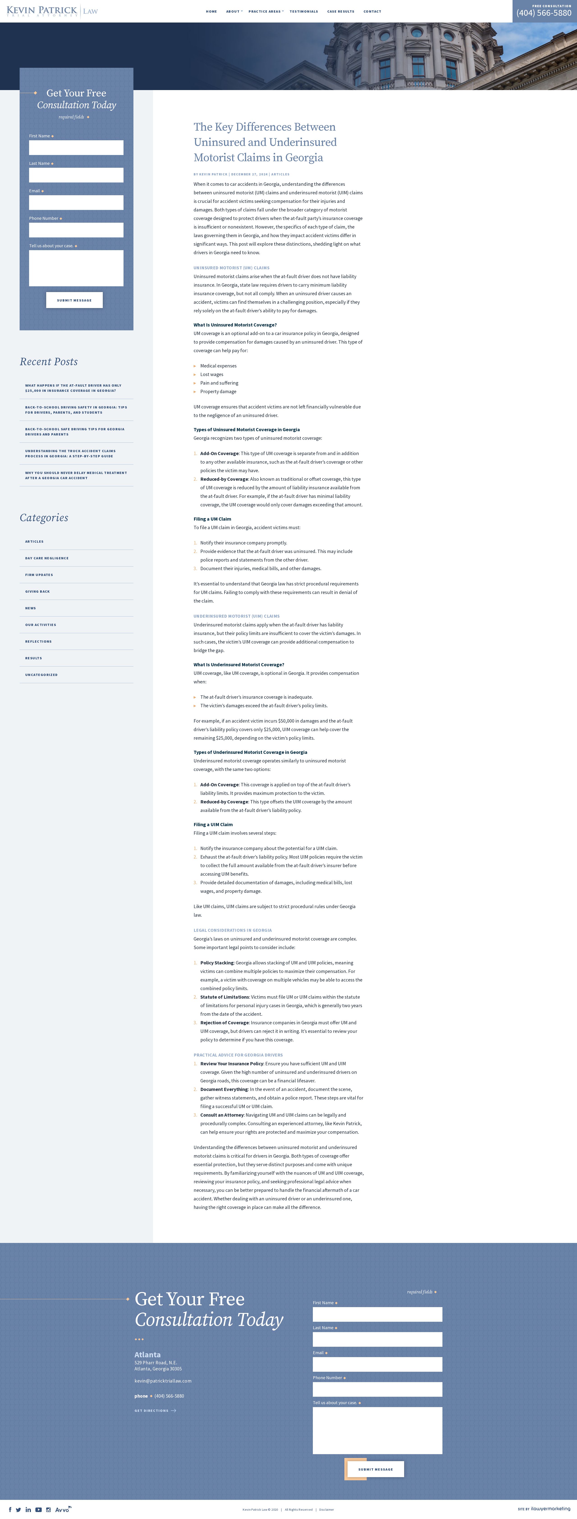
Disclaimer (326, 1510)
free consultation (552, 6)
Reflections (38, 641)
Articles (280, 174)
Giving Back (37, 591)
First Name (41, 136)
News (30, 608)
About (233, 11)
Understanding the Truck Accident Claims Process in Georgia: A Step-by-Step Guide (70, 453)
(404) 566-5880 (544, 12)
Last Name (41, 163)
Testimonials (304, 11)
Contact (373, 11)
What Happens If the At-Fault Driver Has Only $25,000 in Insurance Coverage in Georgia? (73, 388)
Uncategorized (41, 674)
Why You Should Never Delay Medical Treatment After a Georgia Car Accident (76, 475)
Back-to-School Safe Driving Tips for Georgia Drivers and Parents (74, 431)
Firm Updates (39, 574)
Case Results (341, 11)
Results (33, 658)
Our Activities (40, 624)
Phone (141, 1396)
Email (36, 190)
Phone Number (45, 218)
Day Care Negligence (47, 558)
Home (211, 11)
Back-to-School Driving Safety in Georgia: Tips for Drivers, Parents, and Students (76, 410)
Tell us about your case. (53, 245)
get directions (152, 1410)
